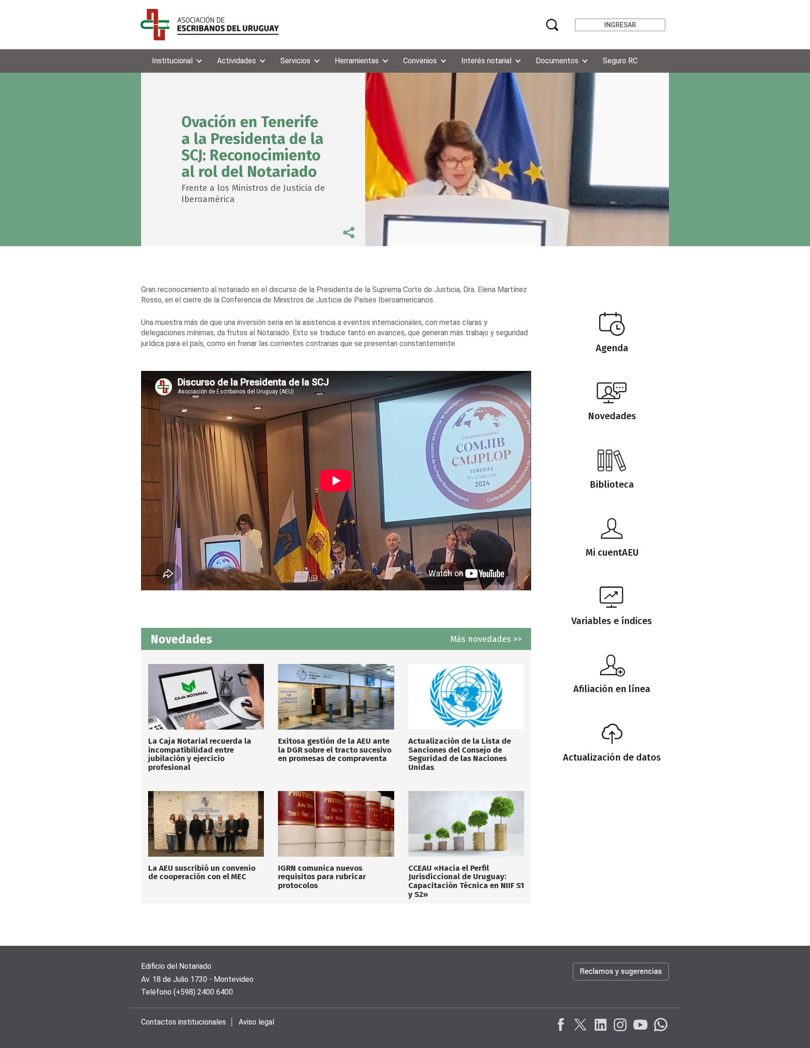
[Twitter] (580, 1024)
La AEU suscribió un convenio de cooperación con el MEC (201, 872)
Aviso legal (256, 1022)
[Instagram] (620, 1024)
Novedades (612, 416)
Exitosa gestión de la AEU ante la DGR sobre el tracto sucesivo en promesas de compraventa (334, 749)
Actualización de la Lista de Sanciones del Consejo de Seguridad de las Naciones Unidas (459, 754)
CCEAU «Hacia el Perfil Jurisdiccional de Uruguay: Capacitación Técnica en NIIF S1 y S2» (466, 881)
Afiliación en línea (611, 688)
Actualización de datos (612, 757)
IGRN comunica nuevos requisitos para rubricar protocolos (322, 876)
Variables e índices (611, 620)
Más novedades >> (486, 639)
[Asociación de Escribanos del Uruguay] (210, 24)
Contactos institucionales (183, 1022)
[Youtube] (639, 1024)
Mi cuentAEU (611, 552)
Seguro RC (620, 60)
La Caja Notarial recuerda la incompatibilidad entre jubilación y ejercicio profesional (199, 754)
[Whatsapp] (659, 1024)
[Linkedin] (600, 1024)
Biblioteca (612, 484)
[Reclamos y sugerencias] (621, 981)
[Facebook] (561, 1024)
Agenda (612, 348)
